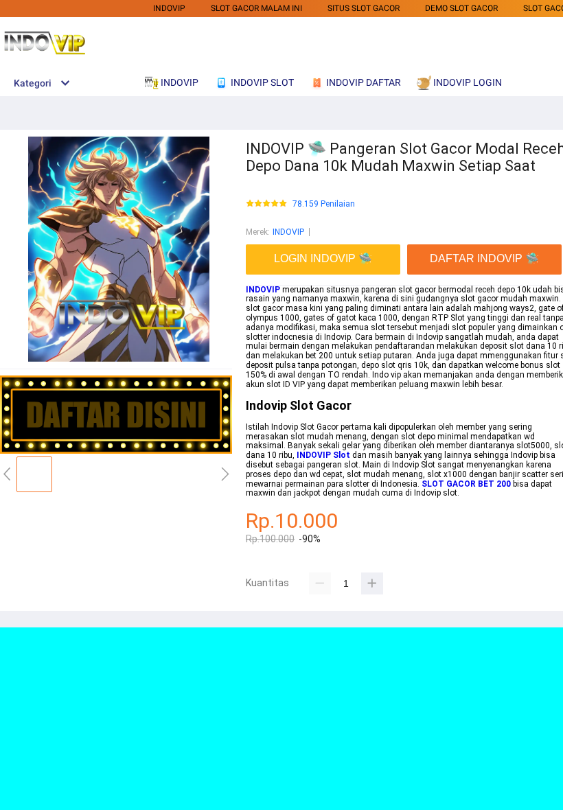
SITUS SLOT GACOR (364, 8)
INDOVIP (169, 8)
